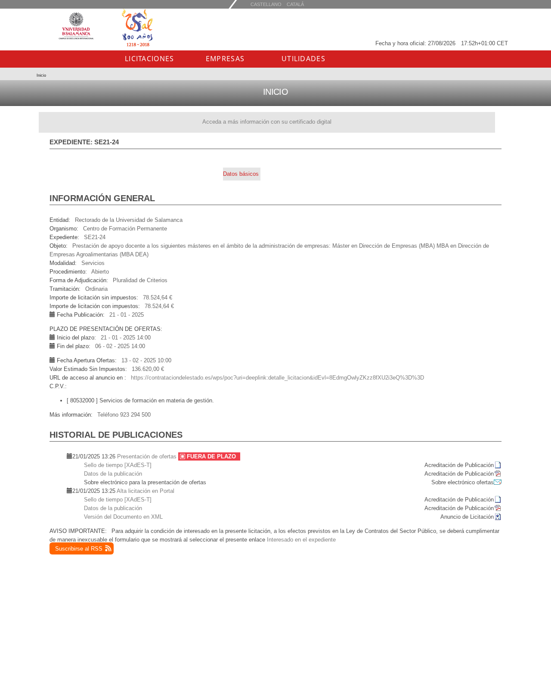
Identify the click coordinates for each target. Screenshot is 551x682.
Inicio (41, 75)
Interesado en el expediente (301, 539)
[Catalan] (266, 4)
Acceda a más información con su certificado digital (266, 121)
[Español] (295, 4)
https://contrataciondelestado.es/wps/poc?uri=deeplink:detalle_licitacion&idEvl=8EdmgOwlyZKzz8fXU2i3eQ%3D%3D (277, 377)
